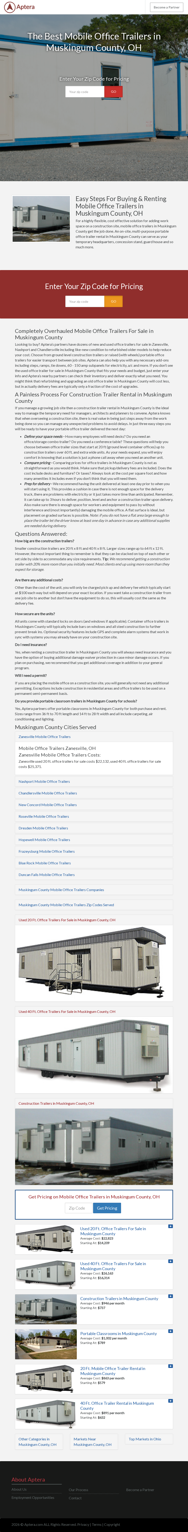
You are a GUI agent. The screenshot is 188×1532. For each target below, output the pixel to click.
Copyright (112, 1524)
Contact (75, 1498)
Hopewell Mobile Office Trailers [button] (44, 839)
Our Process (78, 1489)
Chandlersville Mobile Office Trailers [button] (48, 793)
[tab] (94, 737)
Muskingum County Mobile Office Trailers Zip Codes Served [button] (66, 905)
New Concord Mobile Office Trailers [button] (48, 804)
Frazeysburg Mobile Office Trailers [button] (47, 851)
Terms (97, 1524)
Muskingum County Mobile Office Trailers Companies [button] (61, 889)
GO (113, 91)
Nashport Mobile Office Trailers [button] (44, 781)
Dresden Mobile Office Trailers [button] (43, 828)
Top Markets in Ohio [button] (145, 1439)
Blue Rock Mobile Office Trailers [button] (45, 863)
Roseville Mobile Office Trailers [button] (44, 816)
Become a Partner (167, 7)
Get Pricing (107, 1208)
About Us (19, 1489)
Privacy (83, 1524)
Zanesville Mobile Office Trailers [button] (45, 736)
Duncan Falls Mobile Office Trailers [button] (47, 874)
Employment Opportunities (32, 1497)
